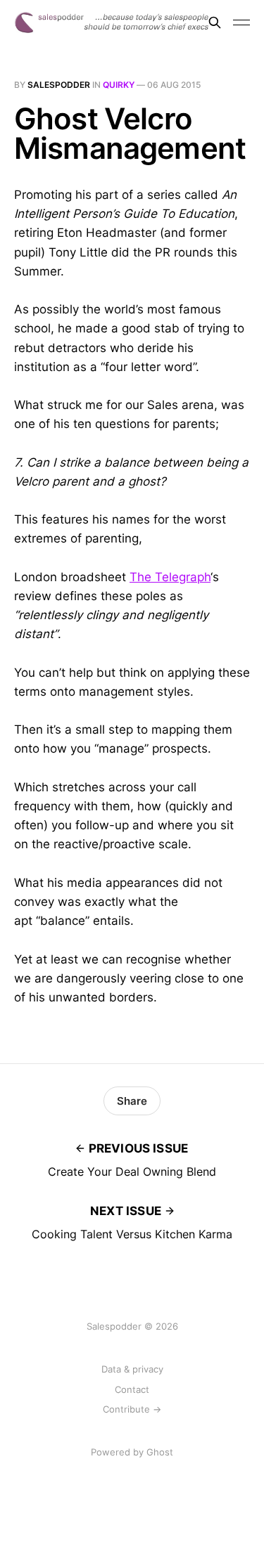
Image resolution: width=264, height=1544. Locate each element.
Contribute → (132, 1409)
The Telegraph (170, 577)
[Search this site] (214, 22)
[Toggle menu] (241, 22)
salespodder (58, 84)
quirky (118, 84)
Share (132, 1101)
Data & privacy (132, 1369)
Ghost (159, 1452)
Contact (132, 1389)
